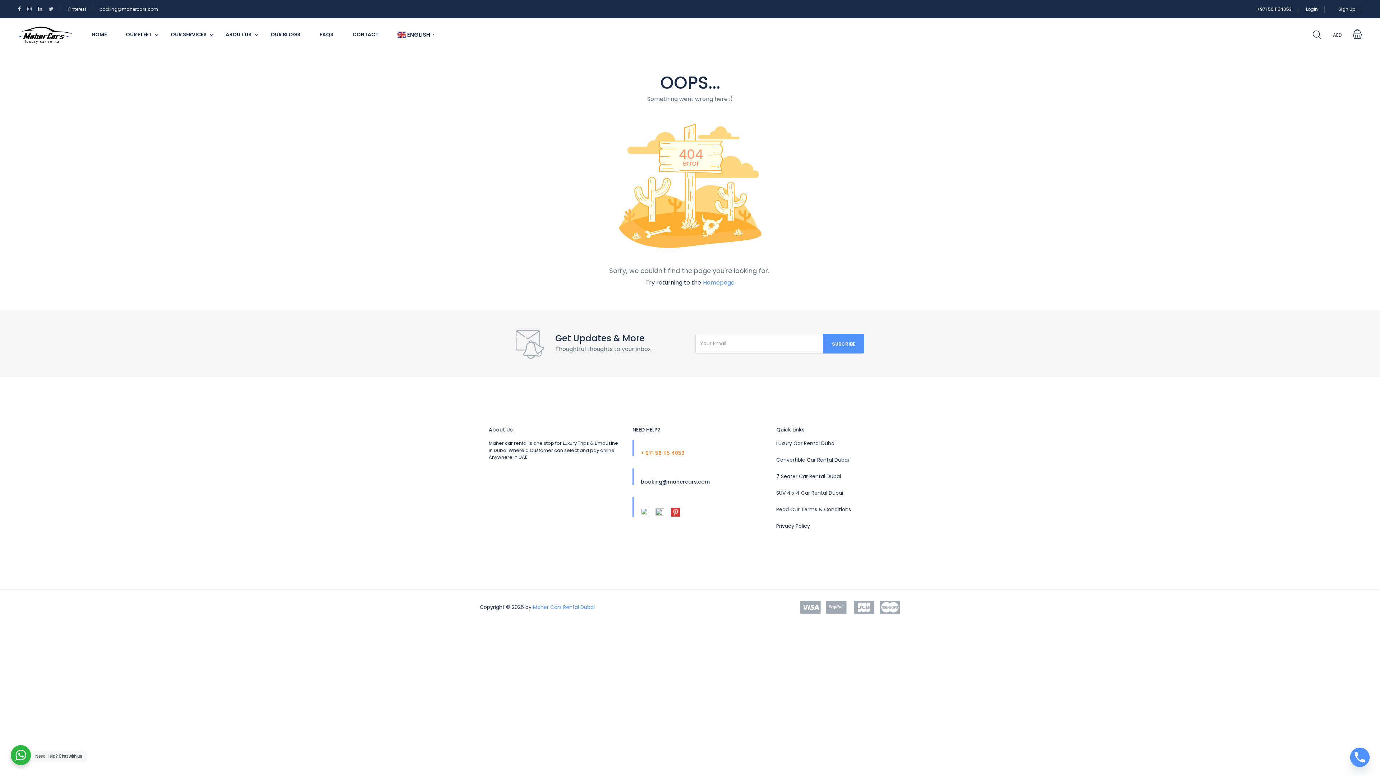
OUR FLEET (139, 34)
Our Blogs (285, 34)
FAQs (326, 34)
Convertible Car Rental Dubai (812, 459)
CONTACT (365, 34)
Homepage (719, 282)
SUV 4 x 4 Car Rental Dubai (809, 492)
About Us (239, 34)
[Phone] (1360, 757)
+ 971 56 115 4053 (663, 453)
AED (1337, 35)
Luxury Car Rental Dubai (806, 443)
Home (99, 34)
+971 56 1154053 (1274, 9)
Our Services (189, 34)
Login (1312, 9)
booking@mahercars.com (129, 9)
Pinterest (77, 9)
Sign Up (1346, 9)
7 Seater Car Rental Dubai (808, 476)
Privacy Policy (793, 526)
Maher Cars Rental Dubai (564, 607)
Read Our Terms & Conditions (813, 509)
